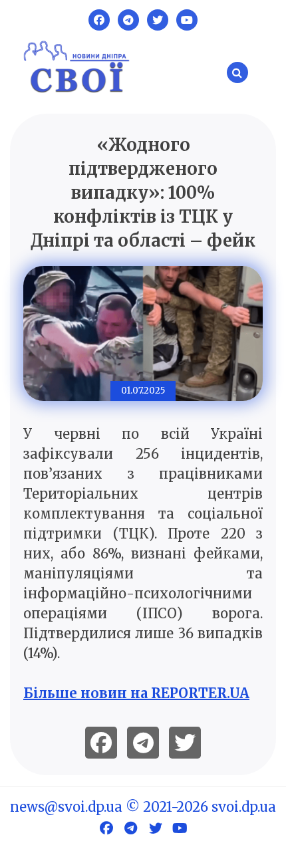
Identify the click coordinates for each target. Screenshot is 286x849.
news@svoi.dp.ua (66, 806)
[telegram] (143, 743)
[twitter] (185, 743)
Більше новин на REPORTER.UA (136, 693)
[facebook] (101, 743)
